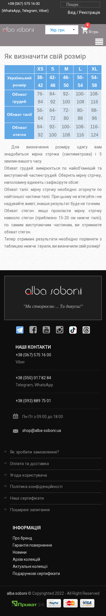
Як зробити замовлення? (34, 452)
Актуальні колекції (30, 566)
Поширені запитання (30, 509)
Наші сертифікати (27, 498)
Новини (20, 552)
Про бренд (22, 538)
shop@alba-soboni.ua (41, 430)
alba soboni (17, 593)
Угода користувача (28, 475)
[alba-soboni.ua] (18, 29)
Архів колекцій (26, 559)
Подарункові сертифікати (36, 573)
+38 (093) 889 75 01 (33, 400)
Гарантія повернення (32, 545)
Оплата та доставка (29, 463)
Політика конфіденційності (36, 486)
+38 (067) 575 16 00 (24, 3)
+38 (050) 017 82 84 (33, 378)
